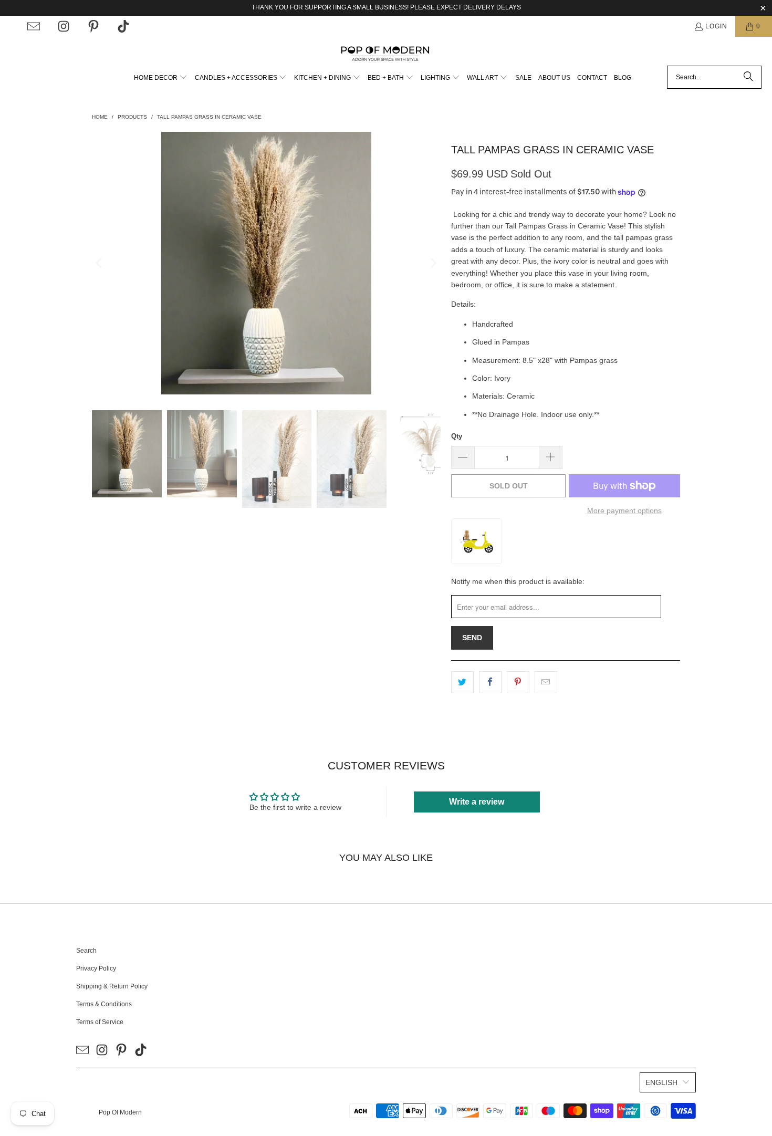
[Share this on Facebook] (490, 682)
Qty (456, 436)
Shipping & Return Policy (112, 986)
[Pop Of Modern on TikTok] (123, 26)
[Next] (432, 263)
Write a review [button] (476, 801)
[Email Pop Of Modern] (33, 26)
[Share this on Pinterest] (518, 682)
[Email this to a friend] (546, 682)
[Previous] (99, 263)
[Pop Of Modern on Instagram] (63, 26)
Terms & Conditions (104, 1004)
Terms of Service (99, 1022)
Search (86, 950)
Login (716, 26)
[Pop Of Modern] (386, 54)
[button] (160, 78)
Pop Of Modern (120, 1112)
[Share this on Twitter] (462, 682)
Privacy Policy (96, 968)
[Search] (748, 77)
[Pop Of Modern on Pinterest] (93, 26)
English (661, 1082)
